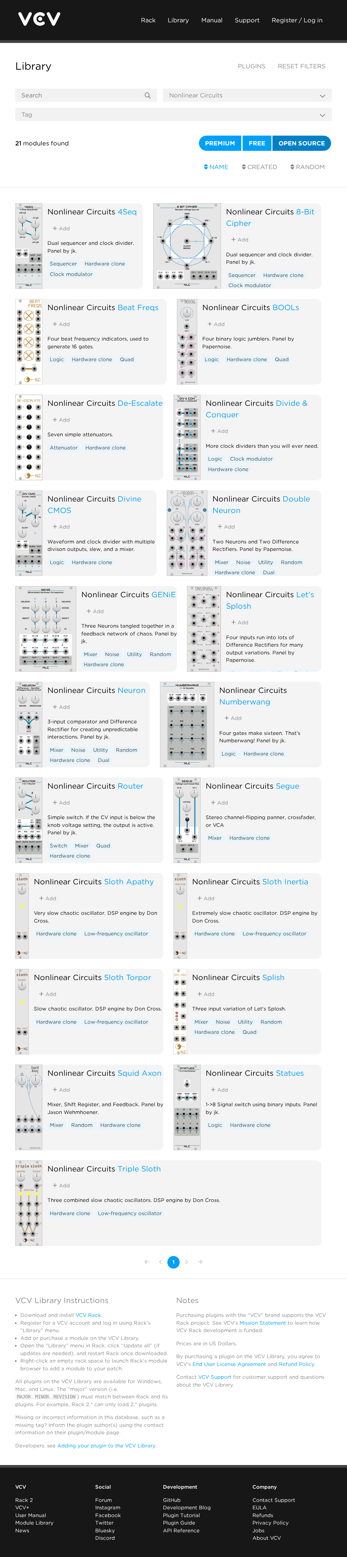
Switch (58, 846)
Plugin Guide (179, 1523)
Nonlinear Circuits (81, 211)
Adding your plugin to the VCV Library (106, 1446)
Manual (212, 20)
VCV (20, 1487)
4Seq (127, 211)
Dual (268, 573)
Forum (103, 1500)
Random (309, 166)
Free (257, 143)
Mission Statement (263, 1323)
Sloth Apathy (129, 881)
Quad (127, 359)
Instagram (107, 1508)
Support (247, 20)
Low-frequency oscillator (116, 934)
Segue (287, 785)
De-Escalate (140, 403)
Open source (302, 143)
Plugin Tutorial (181, 1515)
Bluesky (105, 1531)
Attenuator (64, 448)
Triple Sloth (139, 1168)
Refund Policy (296, 1364)
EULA (259, 1508)
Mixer (221, 562)
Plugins (252, 66)
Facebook (108, 1515)
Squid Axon (140, 1072)
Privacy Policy (270, 1523)
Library (178, 20)
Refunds (262, 1515)
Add (63, 229)
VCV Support (214, 1377)
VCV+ (22, 1508)
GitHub (172, 1500)
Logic (57, 359)
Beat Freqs (138, 307)
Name (218, 166)
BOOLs (285, 307)
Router (130, 785)
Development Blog (187, 1508)
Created (261, 166)
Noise (243, 562)
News (22, 1531)
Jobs (258, 1531)
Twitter (104, 1523)
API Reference (181, 1531)
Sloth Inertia (285, 881)
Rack (148, 20)
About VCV (266, 1538)
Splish (273, 977)
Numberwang (244, 701)
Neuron (132, 690)
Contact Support (273, 1500)
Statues (290, 1072)
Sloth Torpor (127, 977)
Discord (105, 1538)
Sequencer (63, 264)
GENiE (163, 594)
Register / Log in (297, 20)
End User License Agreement (229, 1364)
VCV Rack (88, 1315)
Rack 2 (24, 1500)
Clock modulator (71, 274)
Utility (265, 562)
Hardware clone (105, 264)
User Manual (30, 1515)
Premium (220, 143)
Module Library (34, 1523)
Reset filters (302, 66)
